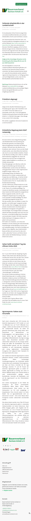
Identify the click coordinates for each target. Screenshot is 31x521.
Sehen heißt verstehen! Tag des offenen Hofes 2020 (14, 245)
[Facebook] (3, 445)
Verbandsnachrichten (6, 103)
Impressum (5, 473)
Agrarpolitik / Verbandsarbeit (16, 101)
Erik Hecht (14, 29)
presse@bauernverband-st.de (9, 514)
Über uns (4, 466)
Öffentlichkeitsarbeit (7, 469)
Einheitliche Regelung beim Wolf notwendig (14, 131)
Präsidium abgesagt (9, 99)
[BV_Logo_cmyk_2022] (12, 11)
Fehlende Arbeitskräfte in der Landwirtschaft (13, 24)
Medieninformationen (9, 136)
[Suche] (28, 513)
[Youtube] (8, 445)
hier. (3, 56)
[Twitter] (6, 445)
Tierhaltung (17, 136)
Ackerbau (12, 27)
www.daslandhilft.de (12, 86)
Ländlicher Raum (13, 248)
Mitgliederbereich (6, 467)
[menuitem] (28, 11)
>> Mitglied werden (7, 490)
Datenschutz (5, 471)
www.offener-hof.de (16, 267)
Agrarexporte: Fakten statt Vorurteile (12, 312)
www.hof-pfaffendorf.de (20, 289)
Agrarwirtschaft (13, 315)
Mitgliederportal (22, 4)
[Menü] (28, 11)
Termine (19, 248)
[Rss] (10, 445)
